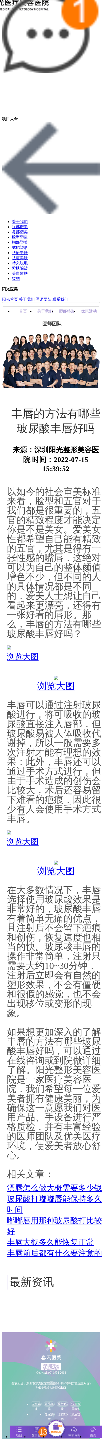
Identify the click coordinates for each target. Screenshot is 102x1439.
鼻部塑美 (20, 232)
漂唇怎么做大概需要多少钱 (54, 1187)
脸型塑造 (20, 237)
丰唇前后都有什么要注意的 (54, 1253)
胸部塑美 (20, 242)
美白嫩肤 (20, 273)
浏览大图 (23, 656)
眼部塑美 (20, 227)
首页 (23, 311)
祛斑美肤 (20, 253)
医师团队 (43, 299)
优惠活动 (89, 311)
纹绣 (16, 279)
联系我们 (60, 299)
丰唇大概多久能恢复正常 (50, 1242)
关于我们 (20, 222)
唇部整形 (67, 311)
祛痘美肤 (20, 258)
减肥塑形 (20, 247)
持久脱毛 (20, 263)
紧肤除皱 (20, 268)
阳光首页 (10, 299)
